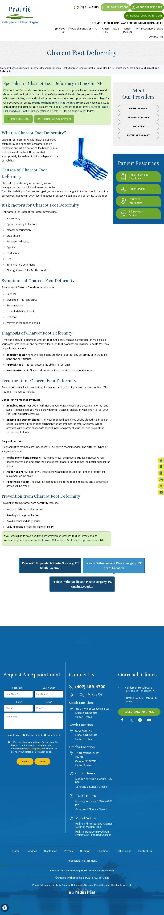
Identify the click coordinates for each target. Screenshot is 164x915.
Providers (74, 28)
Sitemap (85, 851)
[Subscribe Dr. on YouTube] (149, 720)
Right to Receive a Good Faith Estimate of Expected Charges (93, 833)
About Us (63, 30)
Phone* (18, 702)
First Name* (18, 687)
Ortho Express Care (149, 7)
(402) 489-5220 (89, 694)
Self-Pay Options (117, 7)
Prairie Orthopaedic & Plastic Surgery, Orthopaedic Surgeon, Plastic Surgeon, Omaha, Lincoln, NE (82, 885)
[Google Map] (82, 621)
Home (56, 29)
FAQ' (116, 28)
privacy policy (34, 748)
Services (85, 28)
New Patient (54, 735)
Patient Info (106, 30)
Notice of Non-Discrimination (64, 870)
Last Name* (49, 687)
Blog (160, 28)
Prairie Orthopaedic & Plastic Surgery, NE (83, 877)
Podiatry (138, 126)
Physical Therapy (138, 135)
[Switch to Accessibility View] (5, 908)
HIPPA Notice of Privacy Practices (97, 870)
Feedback (103, 851)
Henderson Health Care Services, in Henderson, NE (140, 689)
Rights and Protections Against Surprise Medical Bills (93, 825)
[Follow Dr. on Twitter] (131, 720)
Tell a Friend (123, 851)
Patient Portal (128, 30)
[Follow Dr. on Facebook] (122, 720)
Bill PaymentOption (136, 213)
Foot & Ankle (135, 68)
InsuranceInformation (136, 201)
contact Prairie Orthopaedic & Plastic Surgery (61, 540)
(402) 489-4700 (88, 7)
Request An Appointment (146, 15)
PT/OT (95, 28)
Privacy (68, 851)
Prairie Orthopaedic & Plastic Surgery (56, 102)
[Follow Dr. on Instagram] (140, 720)
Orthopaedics (138, 108)
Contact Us (156, 36)
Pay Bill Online (145, 28)
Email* (49, 702)
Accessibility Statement (82, 860)
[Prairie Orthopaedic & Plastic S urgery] (20, 14)
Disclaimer (50, 851)
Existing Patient (34, 735)
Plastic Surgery (138, 117)
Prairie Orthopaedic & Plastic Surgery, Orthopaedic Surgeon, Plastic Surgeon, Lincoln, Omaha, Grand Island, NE (56, 68)
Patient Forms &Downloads (138, 176)
